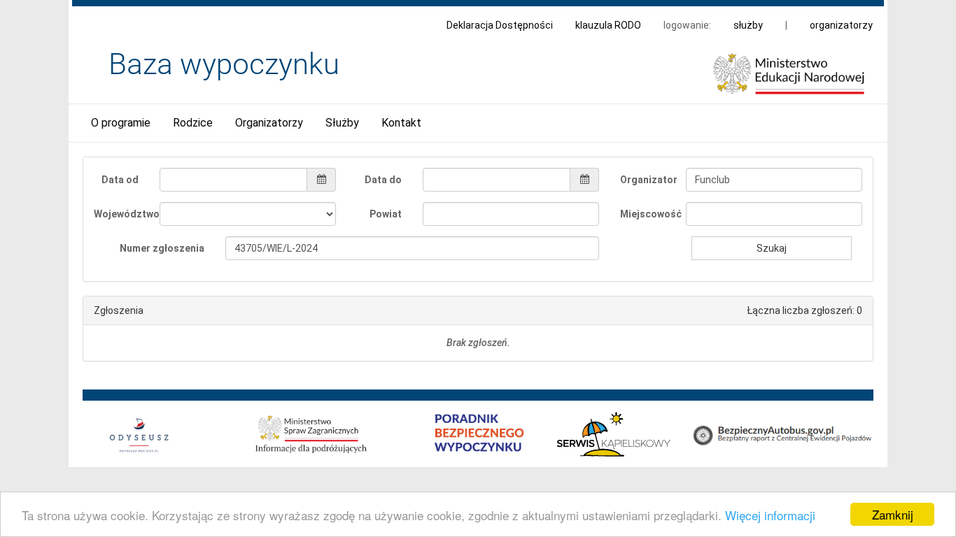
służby (748, 25)
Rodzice (193, 122)
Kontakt (401, 122)
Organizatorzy (269, 122)
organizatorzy (841, 25)
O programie (120, 122)
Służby (342, 122)
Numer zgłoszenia (162, 248)
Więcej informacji (770, 515)
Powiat (386, 214)
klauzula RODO (608, 25)
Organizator (647, 179)
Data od (120, 179)
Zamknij (892, 514)
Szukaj (772, 248)
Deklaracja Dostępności (500, 25)
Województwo (121, 214)
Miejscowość (647, 214)
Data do (383, 179)
